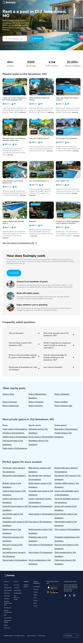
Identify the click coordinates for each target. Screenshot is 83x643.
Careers (6, 585)
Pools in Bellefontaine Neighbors (37, 396)
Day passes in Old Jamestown (40, 506)
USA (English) (68, 635)
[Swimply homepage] (42, 2)
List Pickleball (17, 590)
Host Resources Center (16, 597)
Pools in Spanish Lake (63, 405)
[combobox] (15, 38)
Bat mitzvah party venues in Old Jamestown (67, 477)
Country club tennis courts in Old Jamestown (40, 500)
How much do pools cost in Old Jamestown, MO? (56, 334)
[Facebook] (65, 595)
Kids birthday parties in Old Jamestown (65, 523)
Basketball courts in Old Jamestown (38, 442)
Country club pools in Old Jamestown (13, 500)
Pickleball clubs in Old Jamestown (38, 539)
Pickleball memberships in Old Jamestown (66, 539)
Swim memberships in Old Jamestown (65, 554)
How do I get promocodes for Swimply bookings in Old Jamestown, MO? (55, 357)
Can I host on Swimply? (53, 367)
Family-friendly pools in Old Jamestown (65, 516)
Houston (35, 600)
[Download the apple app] (53, 587)
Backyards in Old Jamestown (66, 429)
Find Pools (38, 38)
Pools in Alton (8, 394)
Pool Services (7, 608)
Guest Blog (7, 596)
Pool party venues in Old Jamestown (13, 547)
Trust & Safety (8, 618)
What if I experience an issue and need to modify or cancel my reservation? (57, 345)
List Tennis (16, 587)
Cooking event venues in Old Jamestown (14, 493)
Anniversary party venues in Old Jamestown (14, 470)
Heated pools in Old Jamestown (15, 437)
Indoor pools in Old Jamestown (15, 429)
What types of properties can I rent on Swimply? (23, 368)
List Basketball (17, 593)
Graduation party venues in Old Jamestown (15, 523)
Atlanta (35, 595)
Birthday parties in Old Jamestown (12, 485)
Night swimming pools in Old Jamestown (40, 531)
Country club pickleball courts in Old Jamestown (66, 493)
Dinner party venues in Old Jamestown (65, 508)
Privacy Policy (41, 635)
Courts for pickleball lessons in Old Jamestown (66, 500)
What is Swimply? (16, 333)
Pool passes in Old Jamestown (41, 545)
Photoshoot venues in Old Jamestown (13, 539)
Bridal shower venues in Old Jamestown (40, 485)
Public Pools (7, 628)
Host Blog (6, 598)
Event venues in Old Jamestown (41, 514)
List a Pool (16, 585)
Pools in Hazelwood (11, 405)
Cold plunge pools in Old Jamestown (13, 442)
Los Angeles (36, 586)
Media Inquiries (8, 590)
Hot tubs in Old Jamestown (13, 433)
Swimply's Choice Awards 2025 (8, 603)
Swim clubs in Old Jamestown (41, 552)
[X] (69, 595)
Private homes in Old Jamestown (62, 435)
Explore (6, 625)
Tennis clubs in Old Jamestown (15, 560)
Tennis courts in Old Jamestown (41, 437)
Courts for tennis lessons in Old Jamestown (15, 508)
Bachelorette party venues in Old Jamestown (66, 470)
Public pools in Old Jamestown (15, 448)
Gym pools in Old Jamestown (40, 521)
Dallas (35, 603)
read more (23, 112)
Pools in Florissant (36, 402)
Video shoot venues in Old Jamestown (65, 562)
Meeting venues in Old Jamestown (12, 531)
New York (36, 589)
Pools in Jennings (36, 405)
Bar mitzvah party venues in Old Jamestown (40, 477)
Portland (35, 592)
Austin (35, 597)
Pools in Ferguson (10, 402)
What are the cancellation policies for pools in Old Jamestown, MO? (23, 356)
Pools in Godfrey (61, 402)
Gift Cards (6, 593)
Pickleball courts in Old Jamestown (38, 431)
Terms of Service (31, 635)
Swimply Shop (7, 587)
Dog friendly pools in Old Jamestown (13, 516)
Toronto (35, 606)
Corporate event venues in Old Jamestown (41, 493)
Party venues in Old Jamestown (67, 529)
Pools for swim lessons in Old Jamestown (66, 547)
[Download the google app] (53, 592)
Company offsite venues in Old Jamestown (66, 485)
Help (5, 615)
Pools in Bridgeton (61, 394)
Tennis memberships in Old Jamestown (40, 562)
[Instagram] (74, 595)
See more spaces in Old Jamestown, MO (18, 243)
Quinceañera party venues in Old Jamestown (14, 554)
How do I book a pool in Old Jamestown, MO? (20, 344)
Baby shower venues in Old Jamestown (40, 470)
